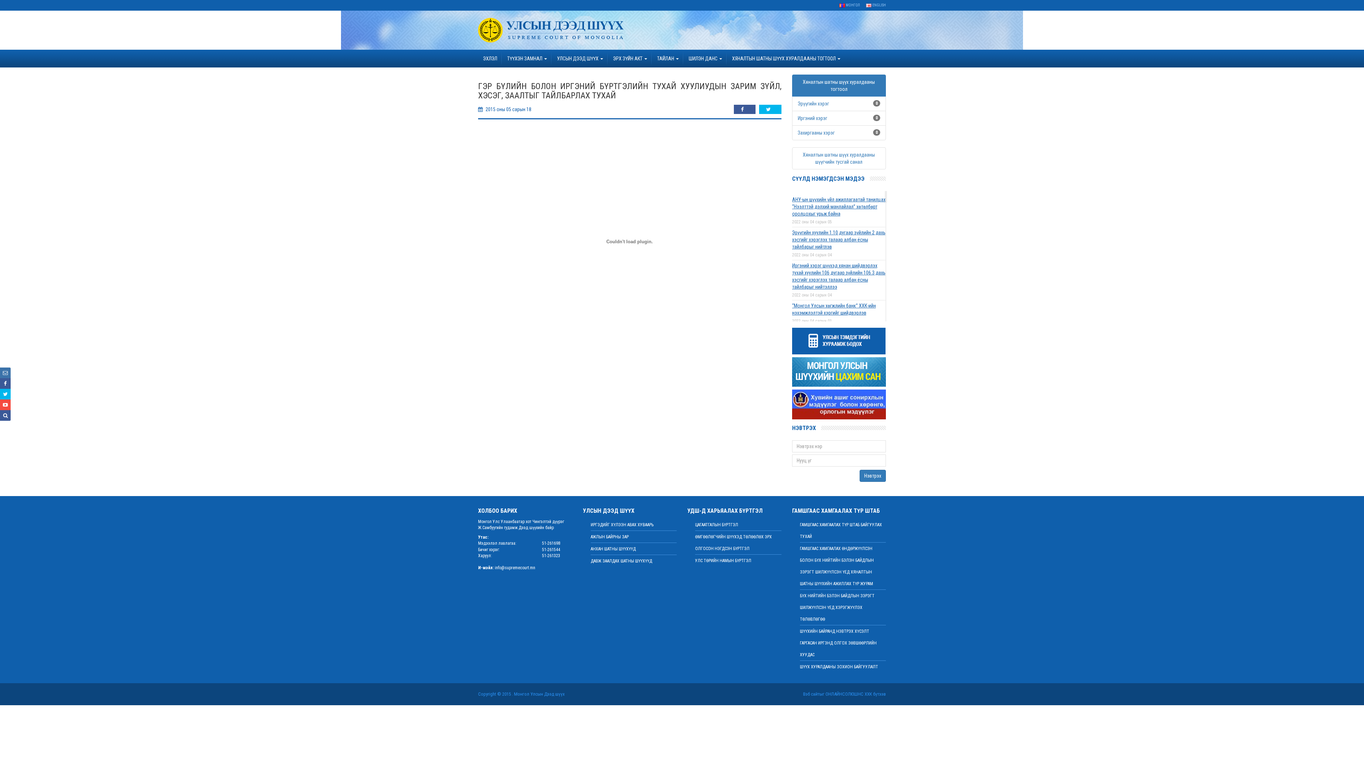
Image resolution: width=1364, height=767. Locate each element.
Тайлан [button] (666, 58)
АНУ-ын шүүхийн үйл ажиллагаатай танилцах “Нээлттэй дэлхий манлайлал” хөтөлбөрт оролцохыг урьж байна (839, 207)
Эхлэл (490, 58)
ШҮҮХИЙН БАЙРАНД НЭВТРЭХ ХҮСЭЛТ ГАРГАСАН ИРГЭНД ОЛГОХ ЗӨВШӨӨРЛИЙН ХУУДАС (838, 643)
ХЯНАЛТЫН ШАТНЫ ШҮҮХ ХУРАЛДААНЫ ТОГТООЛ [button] (784, 58)
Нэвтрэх (872, 476)
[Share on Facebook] (745, 109)
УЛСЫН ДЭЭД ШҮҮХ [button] (578, 58)
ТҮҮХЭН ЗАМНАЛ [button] (525, 58)
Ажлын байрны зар (610, 536)
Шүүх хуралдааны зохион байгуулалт (839, 666)
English (879, 5)
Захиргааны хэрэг (816, 133)
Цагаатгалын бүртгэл (716, 524)
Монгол (852, 5)
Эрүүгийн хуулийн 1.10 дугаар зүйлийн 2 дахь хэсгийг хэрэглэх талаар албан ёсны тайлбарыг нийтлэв (839, 240)
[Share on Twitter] (770, 109)
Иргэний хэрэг (812, 118)
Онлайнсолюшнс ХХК (849, 694)
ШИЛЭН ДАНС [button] (704, 58)
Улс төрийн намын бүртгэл (723, 560)
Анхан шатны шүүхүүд (613, 548)
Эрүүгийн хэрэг (813, 104)
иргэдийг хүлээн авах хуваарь (622, 524)
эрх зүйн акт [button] (628, 58)
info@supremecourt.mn (515, 567)
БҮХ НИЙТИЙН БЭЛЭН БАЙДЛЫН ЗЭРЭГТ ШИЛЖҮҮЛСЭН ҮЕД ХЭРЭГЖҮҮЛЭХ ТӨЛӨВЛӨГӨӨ (837, 607)
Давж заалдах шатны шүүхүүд (621, 561)
